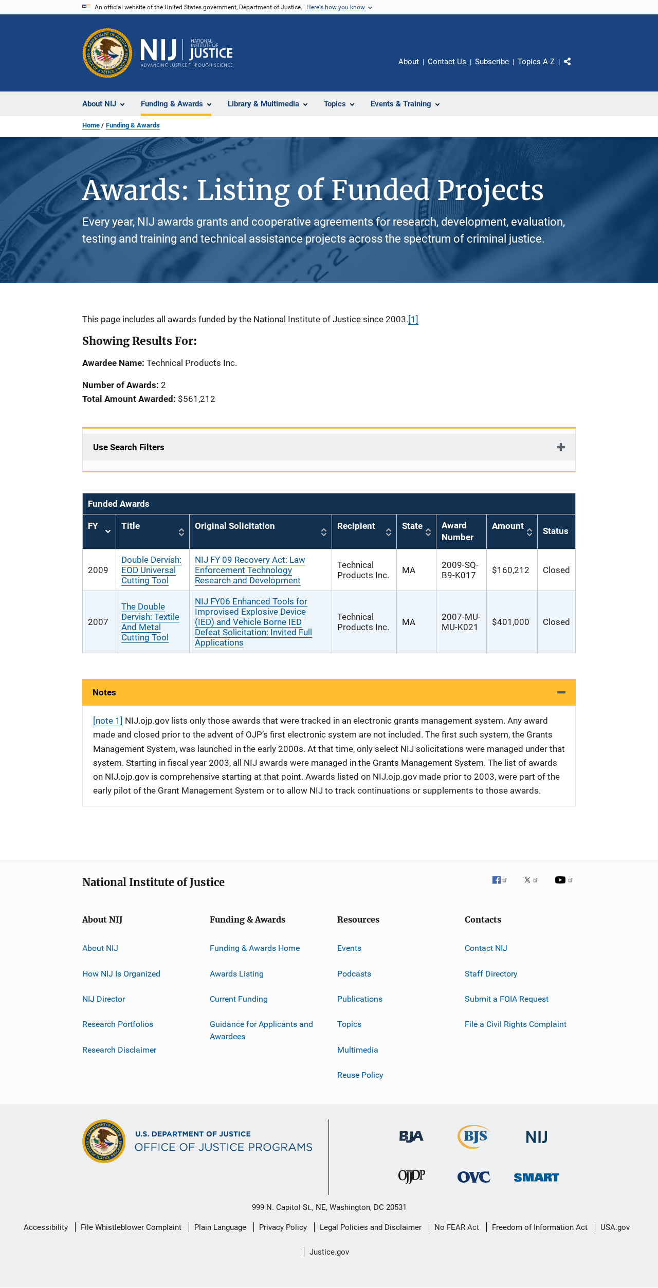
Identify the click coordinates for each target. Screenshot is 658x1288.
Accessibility (46, 1227)
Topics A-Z (536, 61)
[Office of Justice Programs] (107, 53)
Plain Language (220, 1227)
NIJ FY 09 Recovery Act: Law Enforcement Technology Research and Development (250, 570)
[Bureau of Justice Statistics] (474, 1151)
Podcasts (354, 973)
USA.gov (615, 1227)
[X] (534, 887)
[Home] (186, 53)
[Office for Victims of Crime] (474, 1184)
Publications (359, 999)
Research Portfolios (117, 1024)
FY (99, 532)
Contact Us (447, 61)
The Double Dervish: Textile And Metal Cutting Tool (150, 621)
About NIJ (100, 948)
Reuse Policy (360, 1075)
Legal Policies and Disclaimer (371, 1227)
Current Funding (239, 999)
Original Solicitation (235, 526)
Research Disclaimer (119, 1050)
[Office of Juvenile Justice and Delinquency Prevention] (411, 1185)
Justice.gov (329, 1252)
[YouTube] (565, 887)
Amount (508, 526)
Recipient (356, 526)
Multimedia (357, 1050)
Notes (104, 692)
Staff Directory (491, 973)
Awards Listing (237, 973)
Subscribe (492, 61)
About (408, 61)
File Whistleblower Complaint (131, 1227)
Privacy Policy (283, 1227)
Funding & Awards (133, 125)
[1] (413, 319)
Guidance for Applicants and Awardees (261, 1030)
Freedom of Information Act (540, 1227)
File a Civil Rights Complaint (515, 1024)
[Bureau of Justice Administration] (411, 1144)
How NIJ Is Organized (121, 973)
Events (349, 948)
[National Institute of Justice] (536, 1145)
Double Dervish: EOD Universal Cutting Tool (151, 570)
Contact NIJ (486, 948)
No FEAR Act (456, 1227)
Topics (349, 1024)
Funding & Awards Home (255, 948)
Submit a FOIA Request (507, 999)
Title (130, 526)
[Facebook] (503, 887)
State (412, 526)
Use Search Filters (128, 447)
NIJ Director (103, 999)
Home (91, 125)
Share (575, 69)
